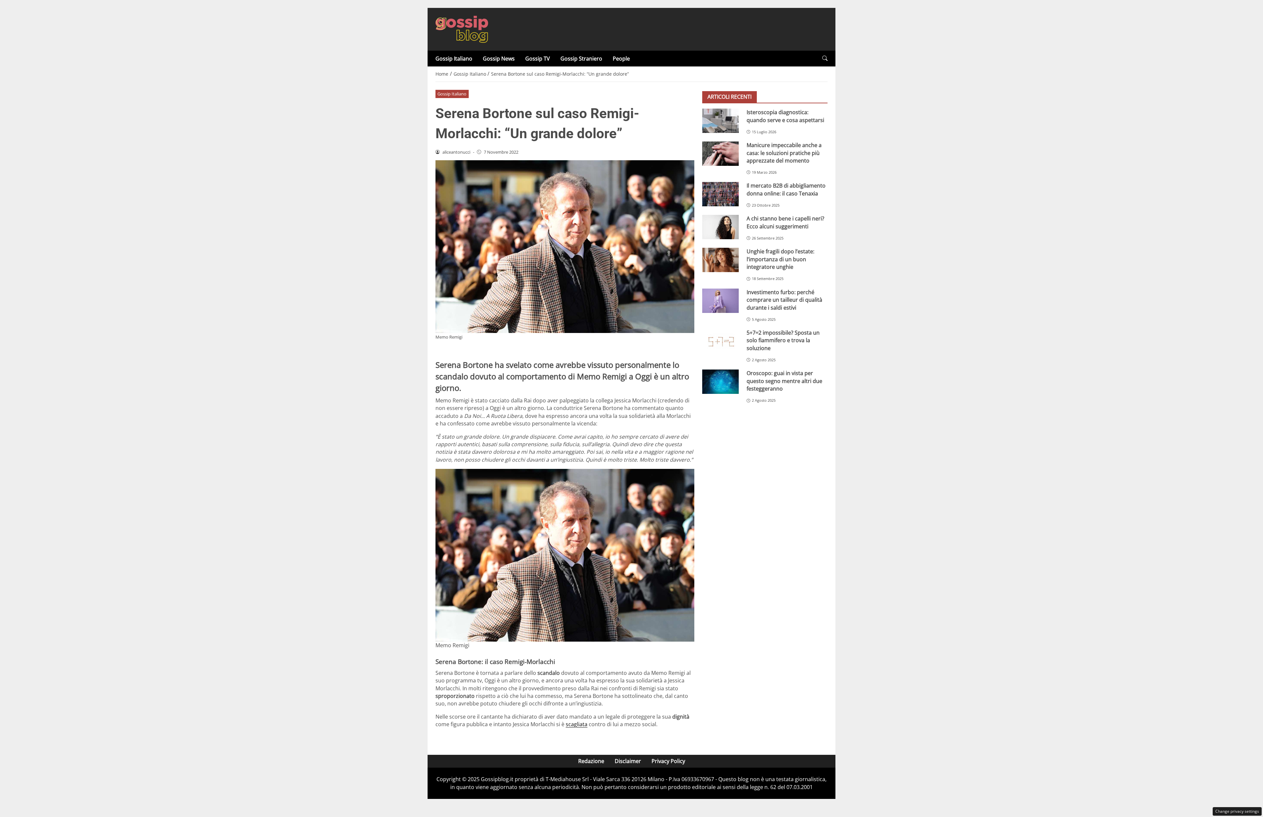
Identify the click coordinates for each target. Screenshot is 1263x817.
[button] (825, 58)
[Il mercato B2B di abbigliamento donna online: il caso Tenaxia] (720, 194)
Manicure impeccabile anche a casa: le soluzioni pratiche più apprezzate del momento (784, 152)
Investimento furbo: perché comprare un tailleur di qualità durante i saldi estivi (784, 300)
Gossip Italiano (453, 58)
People (621, 58)
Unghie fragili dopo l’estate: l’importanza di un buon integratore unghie (780, 259)
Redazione (591, 761)
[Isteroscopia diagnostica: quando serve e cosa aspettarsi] (720, 121)
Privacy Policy (668, 761)
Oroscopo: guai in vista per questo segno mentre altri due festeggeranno (784, 381)
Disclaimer (628, 761)
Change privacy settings (1237, 811)
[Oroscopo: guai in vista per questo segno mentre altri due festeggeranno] (720, 382)
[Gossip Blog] (461, 28)
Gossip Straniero (581, 58)
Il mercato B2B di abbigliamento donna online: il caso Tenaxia (786, 189)
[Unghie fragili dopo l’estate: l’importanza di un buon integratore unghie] (720, 260)
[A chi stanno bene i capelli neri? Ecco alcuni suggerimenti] (720, 227)
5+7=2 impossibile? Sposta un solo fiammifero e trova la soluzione (783, 340)
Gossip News (499, 58)
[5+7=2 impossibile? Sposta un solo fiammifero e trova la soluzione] (720, 341)
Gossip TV (537, 58)
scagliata (576, 724)
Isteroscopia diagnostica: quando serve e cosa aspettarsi (785, 116)
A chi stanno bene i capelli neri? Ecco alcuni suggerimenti (785, 222)
